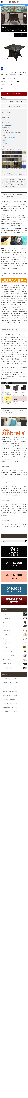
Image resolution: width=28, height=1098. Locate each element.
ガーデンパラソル (7, 643)
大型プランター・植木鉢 (8, 655)
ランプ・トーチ (6, 659)
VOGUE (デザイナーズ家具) (9, 687)
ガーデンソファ (6, 626)
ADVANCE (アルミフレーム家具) (10, 707)
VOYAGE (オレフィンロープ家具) (11, 691)
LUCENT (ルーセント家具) (9, 699)
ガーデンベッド (6, 634)
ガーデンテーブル (7, 618)
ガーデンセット (6, 614)
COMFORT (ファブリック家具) (10, 703)
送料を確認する (5, 143)
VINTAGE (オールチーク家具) (10, 711)
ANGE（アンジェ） (6, 122)
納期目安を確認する (12, 137)
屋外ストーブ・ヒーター (8, 663)
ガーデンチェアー (7, 622)
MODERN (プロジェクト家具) (10, 695)
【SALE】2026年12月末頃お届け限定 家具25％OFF (14, 5)
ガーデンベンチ (6, 630)
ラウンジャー (6, 638)
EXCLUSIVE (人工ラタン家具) (10, 678)
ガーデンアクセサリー (8, 667)
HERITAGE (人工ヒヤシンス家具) (10, 682)
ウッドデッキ (6, 647)
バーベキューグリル (7, 651)
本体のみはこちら (7, 34)
